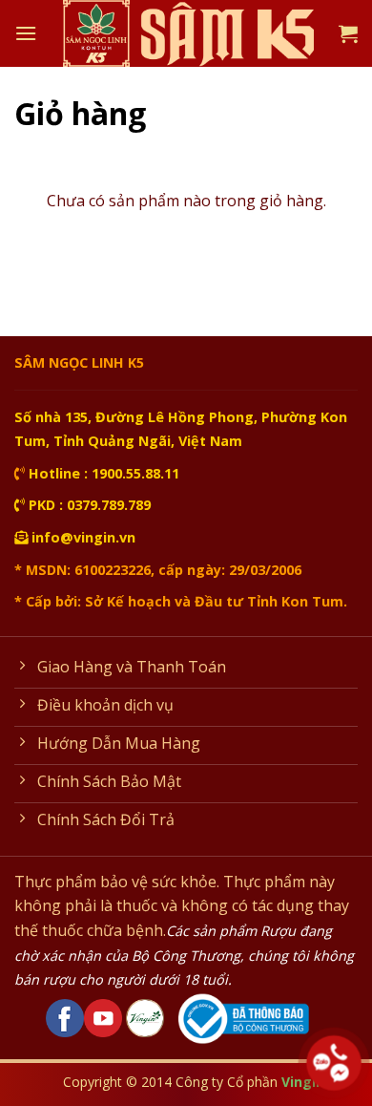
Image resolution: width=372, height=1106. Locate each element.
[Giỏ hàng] (348, 33)
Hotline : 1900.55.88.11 (102, 473)
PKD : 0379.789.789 (88, 505)
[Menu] (25, 33)
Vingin (302, 1082)
